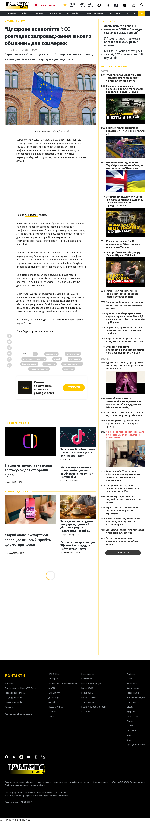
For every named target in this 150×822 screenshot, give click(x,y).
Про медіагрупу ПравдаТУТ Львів (20, 688)
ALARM (51, 688)
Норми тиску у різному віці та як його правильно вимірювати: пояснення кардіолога (125, 330)
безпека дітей (29, 364)
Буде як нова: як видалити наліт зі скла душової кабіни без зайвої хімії (124, 340)
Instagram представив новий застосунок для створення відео (28, 470)
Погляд (130, 721)
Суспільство (15, 20)
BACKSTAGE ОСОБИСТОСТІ (93, 707)
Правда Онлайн (88, 697)
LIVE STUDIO (54, 693)
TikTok (57, 359)
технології (49, 364)
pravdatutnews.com (42, 331)
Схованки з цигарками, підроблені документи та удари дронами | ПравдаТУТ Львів (124, 89)
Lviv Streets (86, 679)
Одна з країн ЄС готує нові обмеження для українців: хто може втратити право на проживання (123, 475)
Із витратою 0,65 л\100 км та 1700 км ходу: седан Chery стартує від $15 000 (124, 414)
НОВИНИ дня (54, 674)
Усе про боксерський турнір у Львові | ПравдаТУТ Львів (123, 254)
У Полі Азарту (87, 702)
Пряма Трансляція (13, 702)
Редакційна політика (15, 693)
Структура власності (14, 697)
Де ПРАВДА (53, 697)
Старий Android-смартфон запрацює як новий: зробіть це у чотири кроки (28, 540)
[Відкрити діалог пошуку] (141, 4)
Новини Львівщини (94, 13)
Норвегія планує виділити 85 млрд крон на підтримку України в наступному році (123, 522)
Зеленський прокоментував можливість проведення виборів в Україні (123, 541)
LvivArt (51, 716)
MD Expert (53, 679)
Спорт (130, 740)
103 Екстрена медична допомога (63, 683)
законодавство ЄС (72, 364)
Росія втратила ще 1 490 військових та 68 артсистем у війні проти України (123, 244)
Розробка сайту (18, 802)
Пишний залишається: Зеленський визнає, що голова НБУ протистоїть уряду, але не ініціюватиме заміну (123, 403)
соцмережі (51, 354)
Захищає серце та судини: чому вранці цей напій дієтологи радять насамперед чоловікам (77, 526)
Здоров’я (131, 711)
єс (35, 354)
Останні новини (114, 66)
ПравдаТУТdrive (55, 707)
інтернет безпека (39, 369)
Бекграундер (87, 674)
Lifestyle (131, 13)
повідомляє (31, 215)
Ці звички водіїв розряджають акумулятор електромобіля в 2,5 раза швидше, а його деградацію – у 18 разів (125, 318)
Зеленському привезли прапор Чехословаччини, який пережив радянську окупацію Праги (122, 294)
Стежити (74, 387)
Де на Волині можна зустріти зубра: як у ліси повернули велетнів (125, 531)
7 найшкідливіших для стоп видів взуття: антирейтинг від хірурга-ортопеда (122, 424)
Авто (129, 735)
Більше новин (123, 553)
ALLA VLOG (86, 711)
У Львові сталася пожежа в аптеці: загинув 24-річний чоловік (122, 42)
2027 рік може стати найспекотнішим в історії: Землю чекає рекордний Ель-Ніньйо (125, 349)
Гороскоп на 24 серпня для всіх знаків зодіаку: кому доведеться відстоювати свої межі (125, 305)
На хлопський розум (91, 683)
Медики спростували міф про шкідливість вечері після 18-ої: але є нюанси (124, 499)
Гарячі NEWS (87, 688)
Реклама (9, 683)
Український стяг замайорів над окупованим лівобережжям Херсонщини (122, 510)
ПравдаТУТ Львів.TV (136, 744)
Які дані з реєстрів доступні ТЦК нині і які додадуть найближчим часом (78, 545)
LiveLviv (52, 711)
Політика (12, 13)
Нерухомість (115, 13)
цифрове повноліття (34, 359)
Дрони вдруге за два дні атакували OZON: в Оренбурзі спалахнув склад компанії (123, 29)
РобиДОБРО (87, 693)
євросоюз (68, 369)
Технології (131, 730)
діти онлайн (73, 354)
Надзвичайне (73, 13)
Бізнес (130, 726)
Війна (24, 13)
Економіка (38, 13)
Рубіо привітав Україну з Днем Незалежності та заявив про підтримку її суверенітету (123, 77)
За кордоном (55, 13)
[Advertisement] (51, 185)
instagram (74, 359)
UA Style (52, 702)
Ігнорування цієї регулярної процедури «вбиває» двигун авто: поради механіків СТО (123, 488)
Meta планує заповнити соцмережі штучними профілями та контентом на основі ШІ (76, 472)
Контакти (15, 675)
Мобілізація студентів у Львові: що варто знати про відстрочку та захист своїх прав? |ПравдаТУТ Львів (124, 201)
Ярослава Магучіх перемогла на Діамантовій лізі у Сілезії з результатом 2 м (125, 131)
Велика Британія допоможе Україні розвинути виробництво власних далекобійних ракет (125, 165)
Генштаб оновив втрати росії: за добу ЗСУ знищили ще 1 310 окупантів (124, 54)
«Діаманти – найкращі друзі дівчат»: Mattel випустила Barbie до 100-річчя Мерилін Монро (124, 365)
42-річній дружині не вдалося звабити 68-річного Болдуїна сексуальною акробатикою (125, 435)
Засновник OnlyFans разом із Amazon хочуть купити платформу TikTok (77, 452)
